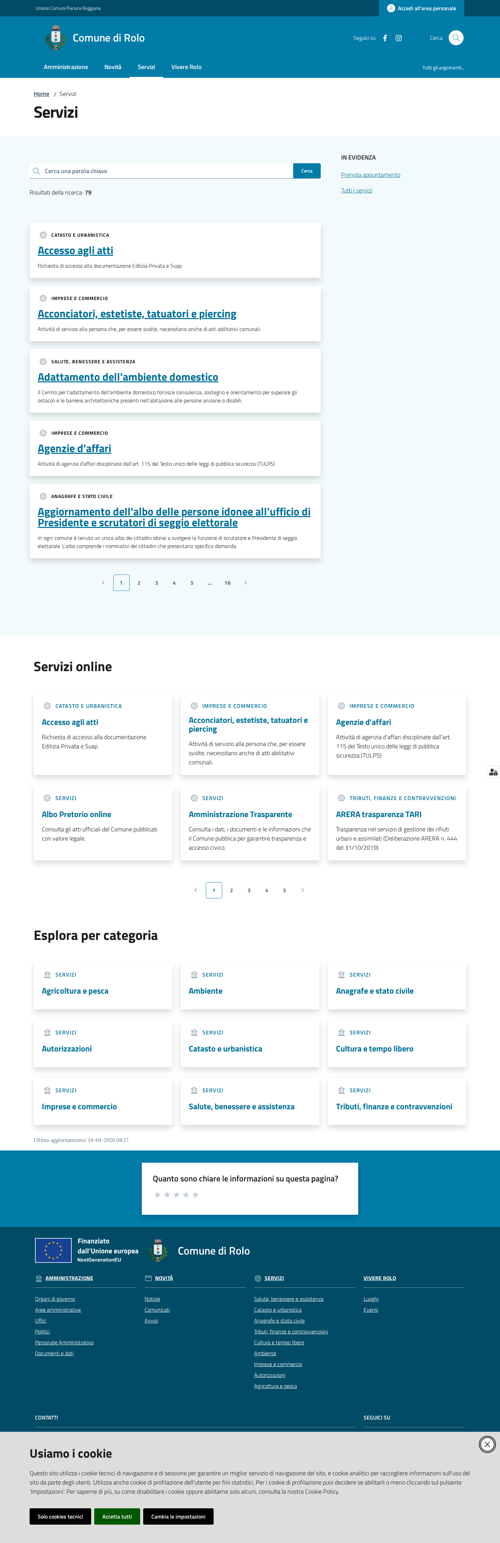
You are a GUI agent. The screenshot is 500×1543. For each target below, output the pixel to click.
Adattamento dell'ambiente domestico (128, 376)
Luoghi (371, 1299)
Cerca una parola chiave (76, 170)
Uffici (40, 1320)
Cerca (307, 170)
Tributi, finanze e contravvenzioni (394, 1106)
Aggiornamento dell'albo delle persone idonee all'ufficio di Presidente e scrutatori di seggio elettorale (174, 516)
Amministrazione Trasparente (240, 814)
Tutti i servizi (356, 190)
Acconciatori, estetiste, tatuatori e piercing (137, 313)
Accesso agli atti (75, 250)
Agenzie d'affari (74, 448)
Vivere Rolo (380, 1278)
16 (230, 585)
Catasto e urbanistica (225, 1048)
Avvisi (151, 1320)
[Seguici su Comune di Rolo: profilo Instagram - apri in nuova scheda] (396, 37)
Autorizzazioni (67, 1048)
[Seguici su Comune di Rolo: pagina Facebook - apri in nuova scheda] (382, 37)
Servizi (274, 1278)
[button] (456, 38)
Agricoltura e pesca (75, 990)
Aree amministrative (58, 1310)
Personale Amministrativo (64, 1342)
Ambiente (205, 990)
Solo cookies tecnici (60, 1516)
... (213, 585)
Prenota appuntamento (370, 174)
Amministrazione (69, 1278)
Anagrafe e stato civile (375, 990)
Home (41, 93)
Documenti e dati (54, 1353)
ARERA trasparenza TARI (379, 814)
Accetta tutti (117, 1516)
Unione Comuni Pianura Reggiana (68, 8)
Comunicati (157, 1310)
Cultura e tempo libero (375, 1048)
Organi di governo (55, 1299)
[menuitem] (66, 67)
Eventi (371, 1310)
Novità (164, 1278)
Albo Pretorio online (76, 814)
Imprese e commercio (79, 1106)
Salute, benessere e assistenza (242, 1106)
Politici (42, 1331)
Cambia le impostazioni (178, 1516)
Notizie (152, 1299)
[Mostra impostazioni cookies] (493, 772)
